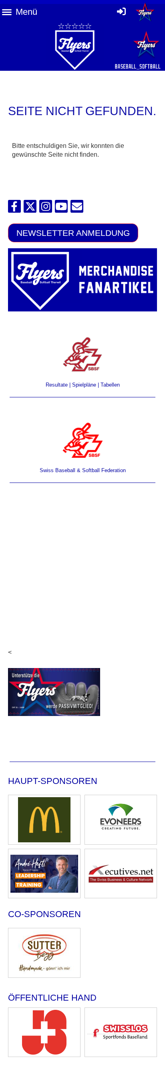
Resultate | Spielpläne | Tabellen (83, 385)
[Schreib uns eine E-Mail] (76, 208)
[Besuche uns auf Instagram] (45, 208)
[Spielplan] (82, 354)
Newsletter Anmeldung (73, 232)
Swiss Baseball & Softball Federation (83, 470)
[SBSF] (82, 440)
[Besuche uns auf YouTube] (61, 208)
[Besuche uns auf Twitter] (30, 208)
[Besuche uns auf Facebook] (14, 208)
